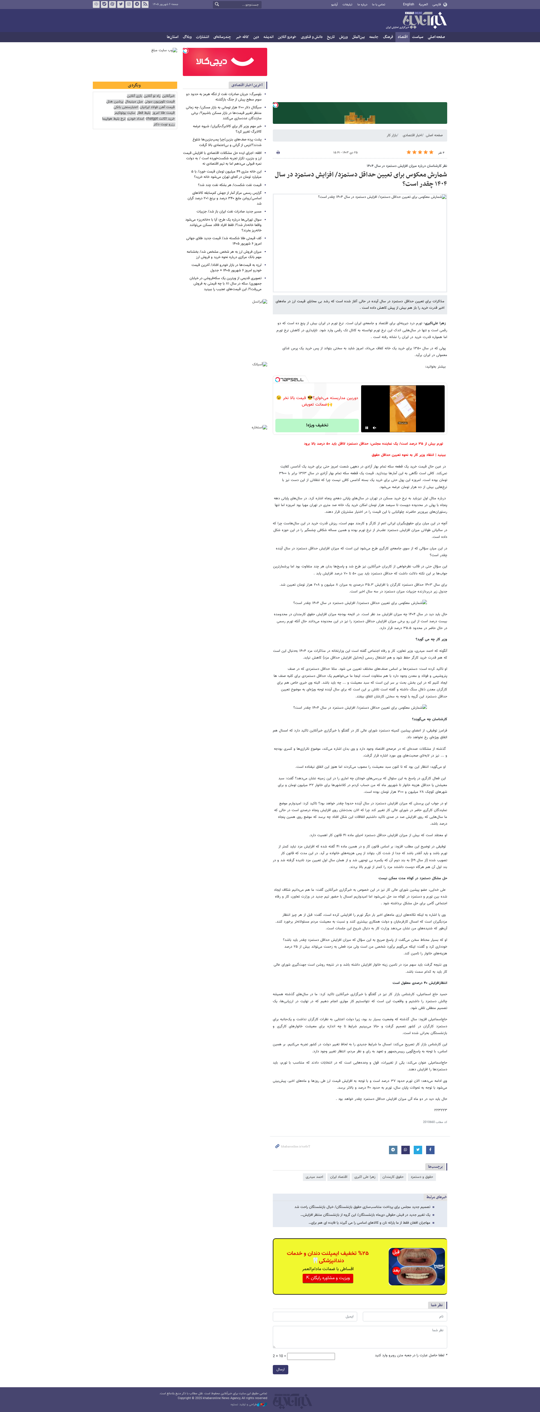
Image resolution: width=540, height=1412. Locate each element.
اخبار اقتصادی (412, 135)
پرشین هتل (114, 101)
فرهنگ (388, 37)
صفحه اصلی (436, 37)
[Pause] (366, 427)
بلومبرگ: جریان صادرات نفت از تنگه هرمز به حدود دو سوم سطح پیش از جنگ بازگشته (224, 96)
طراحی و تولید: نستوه (244, 1404)
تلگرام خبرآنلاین (137, 4)
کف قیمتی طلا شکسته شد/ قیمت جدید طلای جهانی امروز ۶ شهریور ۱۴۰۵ (224, 241)
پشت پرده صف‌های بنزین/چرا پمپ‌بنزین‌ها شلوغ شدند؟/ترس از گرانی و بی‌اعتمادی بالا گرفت (227, 142)
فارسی (437, 4)
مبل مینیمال (134, 101)
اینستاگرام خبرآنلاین (128, 4)
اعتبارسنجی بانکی (126, 107)
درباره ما (362, 4)
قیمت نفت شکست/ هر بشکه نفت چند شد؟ (230, 185)
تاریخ (331, 37)
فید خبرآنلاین (145, 4)
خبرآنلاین (416, 21)
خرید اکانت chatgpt (160, 119)
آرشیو (334, 4)
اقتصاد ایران (338, 1177)
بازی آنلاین (134, 96)
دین (256, 37)
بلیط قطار (143, 113)
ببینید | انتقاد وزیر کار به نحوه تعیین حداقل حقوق (409, 455)
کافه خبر (242, 37)
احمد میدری (314, 1177)
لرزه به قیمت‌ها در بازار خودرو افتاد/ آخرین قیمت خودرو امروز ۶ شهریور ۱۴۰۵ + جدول (227, 267)
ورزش (343, 37)
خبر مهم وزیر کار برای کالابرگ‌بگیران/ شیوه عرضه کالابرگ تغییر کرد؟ (227, 129)
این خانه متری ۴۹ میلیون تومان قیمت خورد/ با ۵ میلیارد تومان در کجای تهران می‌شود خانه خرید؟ (226, 174)
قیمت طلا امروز (163, 113)
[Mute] (374, 427)
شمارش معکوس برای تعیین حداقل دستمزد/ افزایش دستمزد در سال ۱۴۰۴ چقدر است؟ (361, 179)
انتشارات (202, 37)
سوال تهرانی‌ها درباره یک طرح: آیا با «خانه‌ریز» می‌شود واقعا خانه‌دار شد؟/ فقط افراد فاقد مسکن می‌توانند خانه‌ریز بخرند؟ (223, 225)
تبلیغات (347, 4)
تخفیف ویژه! (317, 425)
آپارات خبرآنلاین (112, 4)
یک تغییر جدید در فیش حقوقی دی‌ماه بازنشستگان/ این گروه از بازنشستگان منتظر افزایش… (365, 1215)
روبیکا (96, 4)
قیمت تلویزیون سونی (160, 101)
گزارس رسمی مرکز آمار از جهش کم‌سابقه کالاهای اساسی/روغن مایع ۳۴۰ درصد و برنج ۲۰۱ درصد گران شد (225, 198)
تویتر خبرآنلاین (120, 4)
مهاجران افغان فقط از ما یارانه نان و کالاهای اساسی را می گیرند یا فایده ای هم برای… (369, 1223)
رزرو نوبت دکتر (164, 124)
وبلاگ (187, 37)
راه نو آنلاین (152, 96)
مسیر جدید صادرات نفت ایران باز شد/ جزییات (229, 211)
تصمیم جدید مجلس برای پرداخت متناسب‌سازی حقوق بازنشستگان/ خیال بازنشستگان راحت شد (362, 1207)
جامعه (374, 37)
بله (104, 4)
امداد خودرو (135, 119)
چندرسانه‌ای (222, 37)
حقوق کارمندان (393, 1177)
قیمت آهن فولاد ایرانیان (157, 107)
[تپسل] (275, 105)
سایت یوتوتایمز (124, 113)
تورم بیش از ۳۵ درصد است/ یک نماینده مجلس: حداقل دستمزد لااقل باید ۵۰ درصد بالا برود (373, 444)
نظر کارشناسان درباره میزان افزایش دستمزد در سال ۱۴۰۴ (407, 166)
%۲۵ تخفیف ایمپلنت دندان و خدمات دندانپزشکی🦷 (328, 1257)
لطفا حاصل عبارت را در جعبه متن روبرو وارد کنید (411, 1355)
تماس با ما (378, 4)
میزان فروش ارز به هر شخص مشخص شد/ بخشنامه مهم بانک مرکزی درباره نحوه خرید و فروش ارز (224, 254)
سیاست (417, 37)
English (408, 4)
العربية (423, 4)
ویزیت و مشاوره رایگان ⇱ (328, 1278)
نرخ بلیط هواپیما (113, 119)
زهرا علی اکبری (364, 1177)
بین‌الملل (358, 37)
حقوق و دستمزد (422, 1177)
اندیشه (268, 37)
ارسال (280, 1369)
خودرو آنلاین (287, 37)
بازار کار (392, 135)
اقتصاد (403, 37)
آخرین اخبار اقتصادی (247, 85)
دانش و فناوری (312, 37)
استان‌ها (172, 37)
